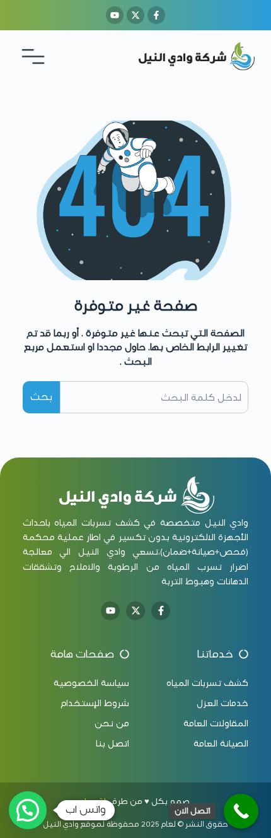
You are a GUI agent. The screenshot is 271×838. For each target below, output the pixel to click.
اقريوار (93, 801)
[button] (28, 810)
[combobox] (154, 397)
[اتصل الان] (241, 811)
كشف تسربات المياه (96, 522)
